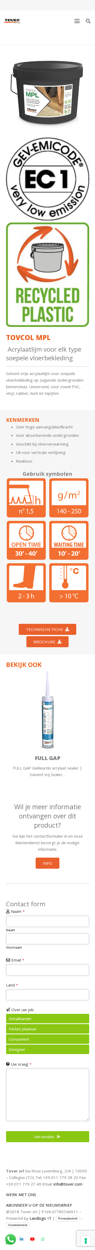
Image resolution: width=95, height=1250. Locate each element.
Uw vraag (21, 1064)
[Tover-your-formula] (12, 21)
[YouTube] (32, 1239)
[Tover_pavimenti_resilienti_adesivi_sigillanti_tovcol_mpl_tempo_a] (26, 540)
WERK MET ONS (21, 1194)
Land (12, 985)
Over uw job (22, 1009)
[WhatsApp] (43, 1239)
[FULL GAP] (47, 710)
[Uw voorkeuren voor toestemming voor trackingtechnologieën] (86, 1241)
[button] (77, 21)
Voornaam (14, 947)
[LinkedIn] (22, 1239)
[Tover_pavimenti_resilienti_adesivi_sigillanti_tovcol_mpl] (47, 92)
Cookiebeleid (17, 1225)
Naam (18, 911)
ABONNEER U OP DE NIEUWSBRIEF (39, 1205)
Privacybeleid (67, 1218)
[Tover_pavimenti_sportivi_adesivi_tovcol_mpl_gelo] (69, 583)
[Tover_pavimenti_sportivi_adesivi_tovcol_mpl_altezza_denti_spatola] (26, 498)
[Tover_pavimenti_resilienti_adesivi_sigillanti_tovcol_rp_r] (69, 498)
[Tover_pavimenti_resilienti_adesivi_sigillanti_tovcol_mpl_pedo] (26, 583)
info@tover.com (68, 1184)
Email (17, 960)
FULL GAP (47, 758)
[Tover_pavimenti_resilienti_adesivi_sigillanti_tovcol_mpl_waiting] (69, 540)
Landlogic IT (40, 1218)
